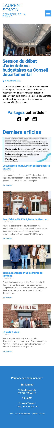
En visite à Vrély (11, 332)
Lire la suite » (7, 185)
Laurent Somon (12, 7)
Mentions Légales (38, 414)
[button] (19, 119)
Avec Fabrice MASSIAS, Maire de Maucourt (25, 219)
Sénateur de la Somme (14, 15)
